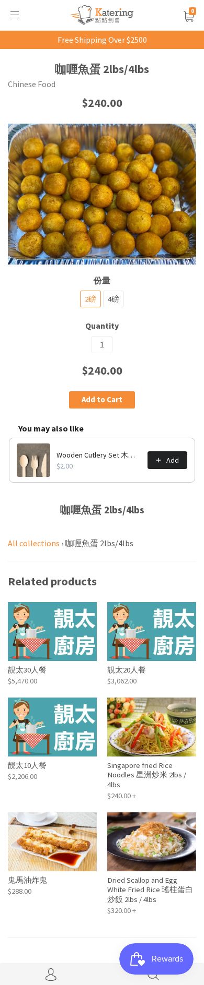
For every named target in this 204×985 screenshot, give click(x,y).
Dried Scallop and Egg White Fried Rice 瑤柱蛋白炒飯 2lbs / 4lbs (150, 889)
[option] (102, 194)
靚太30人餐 (27, 670)
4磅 (113, 299)
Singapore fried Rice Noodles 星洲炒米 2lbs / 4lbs (146, 774)
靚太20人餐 (126, 670)
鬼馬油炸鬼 (27, 880)
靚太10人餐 (27, 765)
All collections (34, 543)
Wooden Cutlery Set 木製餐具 (98, 455)
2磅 (90, 299)
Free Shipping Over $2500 (102, 39)
